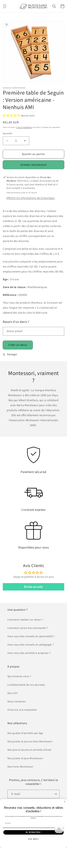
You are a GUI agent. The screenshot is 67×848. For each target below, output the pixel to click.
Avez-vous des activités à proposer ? (29, 653)
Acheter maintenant (33, 164)
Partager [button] (12, 354)
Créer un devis (17, 345)
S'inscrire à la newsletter (22, 709)
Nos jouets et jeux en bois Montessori (29, 741)
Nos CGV (12, 693)
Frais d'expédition (24, 127)
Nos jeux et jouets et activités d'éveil (29, 749)
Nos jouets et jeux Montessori (25, 758)
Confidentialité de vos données (26, 684)
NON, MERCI (33, 839)
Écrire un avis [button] (33, 587)
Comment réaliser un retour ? (25, 619)
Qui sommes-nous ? (19, 676)
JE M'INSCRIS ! (33, 832)
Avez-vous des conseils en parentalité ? (31, 636)
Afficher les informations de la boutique (31, 198)
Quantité (7, 133)
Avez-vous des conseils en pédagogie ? (30, 644)
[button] (5, 6)
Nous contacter (16, 701)
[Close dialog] (64, 801)
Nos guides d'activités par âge (25, 733)
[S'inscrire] (55, 794)
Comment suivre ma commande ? (27, 628)
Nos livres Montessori (20, 766)
